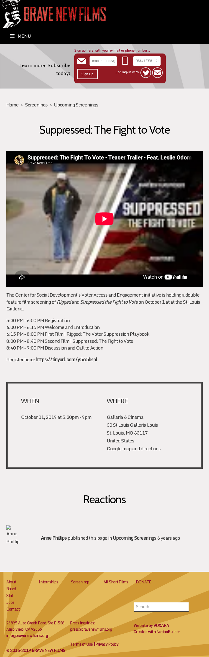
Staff (10, 595)
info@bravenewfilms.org (27, 635)
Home (12, 105)
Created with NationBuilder (157, 631)
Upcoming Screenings (76, 105)
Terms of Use (81, 644)
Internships (48, 582)
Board (11, 589)
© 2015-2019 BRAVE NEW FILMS (35, 650)
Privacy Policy (107, 644)
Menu (24, 36)
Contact (13, 609)
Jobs (10, 602)
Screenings (36, 105)
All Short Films (115, 582)
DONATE (143, 582)
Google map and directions (134, 448)
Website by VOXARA (151, 625)
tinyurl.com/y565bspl (66, 359)
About (11, 582)
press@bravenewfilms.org (91, 629)
